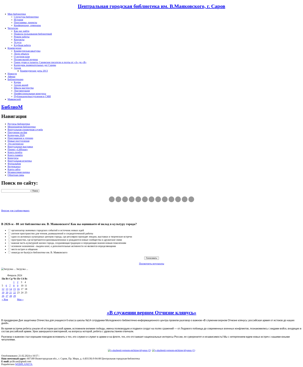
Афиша (11, 76)
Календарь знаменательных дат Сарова (35, 65)
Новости (12, 73)
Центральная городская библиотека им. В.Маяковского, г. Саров (151, 6)
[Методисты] (171, 199)
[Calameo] (178, 199)
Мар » (20, 299)
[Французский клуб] (165, 199)
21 (10, 292)
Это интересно (16, 143)
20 (7, 292)
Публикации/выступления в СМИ (32, 96)
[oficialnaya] (112, 199)
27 (7, 296)
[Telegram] (118, 199)
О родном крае (22, 56)
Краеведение (14, 48)
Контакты (19, 39)
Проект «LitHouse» (18, 149)
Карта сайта (14, 169)
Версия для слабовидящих (15, 210)
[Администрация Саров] (191, 199)
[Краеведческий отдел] (138, 199)
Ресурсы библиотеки (19, 124)
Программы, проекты (25, 22)
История (18, 19)
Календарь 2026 (16, 135)
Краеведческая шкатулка (27, 51)
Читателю (13, 28)
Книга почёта (15, 152)
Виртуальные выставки (20, 146)
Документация (22, 90)
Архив (17, 68)
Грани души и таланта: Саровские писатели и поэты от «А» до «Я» (50, 62)
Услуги (17, 42)
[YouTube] (184, 199)
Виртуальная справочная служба (25, 129)
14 (10, 289)
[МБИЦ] (131, 199)
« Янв (5, 299)
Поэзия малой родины (26, 59)
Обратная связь (16, 175)
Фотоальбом (14, 163)
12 (3, 289)
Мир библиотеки (17, 14)
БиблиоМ (12, 107)
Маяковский (14, 99)
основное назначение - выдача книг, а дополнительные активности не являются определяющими (63, 246)
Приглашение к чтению (20, 138)
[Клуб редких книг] (158, 199)
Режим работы (22, 36)
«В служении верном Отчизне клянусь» (151, 312)
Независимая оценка (19, 172)
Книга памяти (15, 155)
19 (3, 292)
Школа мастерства (24, 88)
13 (7, 289)
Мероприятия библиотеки (22, 126)
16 (18, 289)
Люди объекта (21, 53)
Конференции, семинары (27, 25)
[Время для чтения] (151, 199)
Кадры (17, 82)
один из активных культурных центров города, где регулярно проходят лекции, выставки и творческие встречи (71, 236)
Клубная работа (22, 45)
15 (14, 289)
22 (14, 292)
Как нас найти (21, 31)
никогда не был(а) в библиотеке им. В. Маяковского (39, 252)
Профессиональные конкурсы (30, 93)
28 (10, 296)
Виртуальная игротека (20, 160)
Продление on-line (17, 132)
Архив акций (21, 85)
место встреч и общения (24, 249)
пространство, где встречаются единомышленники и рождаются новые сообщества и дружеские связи (66, 239)
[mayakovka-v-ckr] (145, 199)
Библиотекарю (15, 79)
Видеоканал (14, 166)
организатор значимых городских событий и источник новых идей (47, 230)
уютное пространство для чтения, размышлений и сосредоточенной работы (52, 233)
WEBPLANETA (24, 364)
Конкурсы (13, 158)
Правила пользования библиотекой (33, 34)
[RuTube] (125, 199)
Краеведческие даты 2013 (34, 70)
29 (14, 296)
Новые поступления (18, 141)
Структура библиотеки (26, 16)
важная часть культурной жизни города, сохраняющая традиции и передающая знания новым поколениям (68, 243)
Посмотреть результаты (151, 263)
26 (3, 296)
